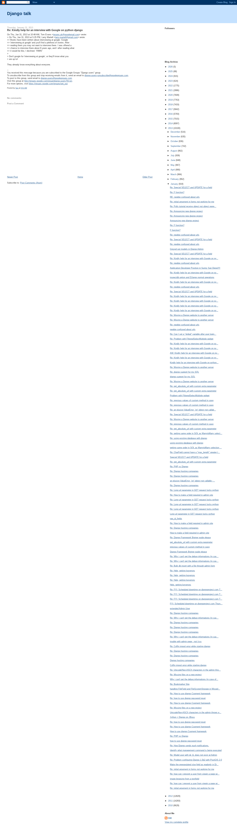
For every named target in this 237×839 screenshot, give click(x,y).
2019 (170, 100)
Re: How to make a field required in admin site (191, 495)
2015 (170, 119)
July (173, 155)
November (176, 136)
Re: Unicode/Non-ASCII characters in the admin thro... (195, 670)
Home (80, 177)
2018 (170, 104)
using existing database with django (186, 443)
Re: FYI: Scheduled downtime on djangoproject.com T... (196, 589)
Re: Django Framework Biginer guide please (190, 537)
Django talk (19, 13)
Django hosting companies (182, 660)
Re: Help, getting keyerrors (182, 570)
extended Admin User (180, 608)
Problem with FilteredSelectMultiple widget (189, 395)
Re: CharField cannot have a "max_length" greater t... (195, 452)
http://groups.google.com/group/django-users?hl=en (48, 81)
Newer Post (12, 177)
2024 (170, 76)
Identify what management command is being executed (196, 750)
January (175, 184)
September (176, 146)
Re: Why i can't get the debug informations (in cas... (194, 556)
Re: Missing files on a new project (186, 674)
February (175, 179)
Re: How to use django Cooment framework (190, 693)
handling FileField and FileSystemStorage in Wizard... (195, 689)
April (173, 169)
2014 (170, 123)
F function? (175, 230)
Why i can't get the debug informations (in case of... (194, 679)
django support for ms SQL (182, 376)
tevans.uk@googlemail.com (66, 34)
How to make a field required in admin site (189, 533)
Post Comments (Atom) (31, 183)
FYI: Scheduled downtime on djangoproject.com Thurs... (196, 603)
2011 (170, 801)
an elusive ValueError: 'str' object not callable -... (192, 481)
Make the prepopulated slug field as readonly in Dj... (194, 764)
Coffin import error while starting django (188, 665)
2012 (170, 796)
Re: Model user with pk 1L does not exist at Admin (193, 755)
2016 (170, 114)
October (175, 141)
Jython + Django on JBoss (182, 717)
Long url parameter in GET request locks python (192, 514)
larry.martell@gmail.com (66, 37)
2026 (170, 66)
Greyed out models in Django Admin (186, 249)
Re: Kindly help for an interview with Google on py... (194, 258)
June (173, 160)
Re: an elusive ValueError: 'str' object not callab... (193, 410)
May (173, 165)
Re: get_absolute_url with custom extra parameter (193, 386)
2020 (170, 95)
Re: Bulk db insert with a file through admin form (192, 566)
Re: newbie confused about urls (184, 235)
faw (170, 818)
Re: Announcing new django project (186, 211)
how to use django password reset (186, 741)
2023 (170, 81)
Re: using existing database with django (188, 438)
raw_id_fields (176, 518)
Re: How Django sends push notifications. (189, 745)
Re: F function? (177, 192)
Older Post (148, 177)
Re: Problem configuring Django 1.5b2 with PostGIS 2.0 (196, 760)
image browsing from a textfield (184, 779)
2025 (170, 71)
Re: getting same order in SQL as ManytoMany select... (196, 433)
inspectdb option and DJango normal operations (192, 277)
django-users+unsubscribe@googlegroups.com (106, 75)
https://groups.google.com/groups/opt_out (48, 83)
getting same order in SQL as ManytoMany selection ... (196, 447)
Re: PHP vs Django (179, 466)
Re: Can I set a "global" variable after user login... (193, 334)
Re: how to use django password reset (188, 698)
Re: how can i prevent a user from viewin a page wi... (194, 774)
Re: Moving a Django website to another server (192, 315)
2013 (170, 128)
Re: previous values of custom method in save (191, 400)
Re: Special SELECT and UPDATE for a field (191, 187)
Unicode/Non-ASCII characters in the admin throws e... (195, 712)
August (174, 151)
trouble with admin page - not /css (186, 641)
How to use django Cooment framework (188, 731)
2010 (170, 805)
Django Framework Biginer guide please (188, 552)
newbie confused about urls (182, 329)
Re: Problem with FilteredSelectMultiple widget (191, 339)
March (174, 174)
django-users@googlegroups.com (56, 78)
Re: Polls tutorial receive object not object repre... (193, 206)
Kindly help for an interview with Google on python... (194, 362)
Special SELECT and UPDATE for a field (189, 457)
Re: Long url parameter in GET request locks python (194, 490)
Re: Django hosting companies (184, 471)
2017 (170, 109)
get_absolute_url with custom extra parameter (191, 542)
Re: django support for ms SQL (184, 372)
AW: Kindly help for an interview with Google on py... (194, 353)
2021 (170, 90)
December (176, 132)
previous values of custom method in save (190, 547)
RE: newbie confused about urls (185, 197)
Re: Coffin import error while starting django (190, 646)
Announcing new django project (184, 220)
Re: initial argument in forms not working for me (192, 201)
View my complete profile (176, 822)
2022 (170, 85)
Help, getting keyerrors (180, 585)
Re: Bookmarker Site (179, 684)
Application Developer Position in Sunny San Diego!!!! (195, 268)
